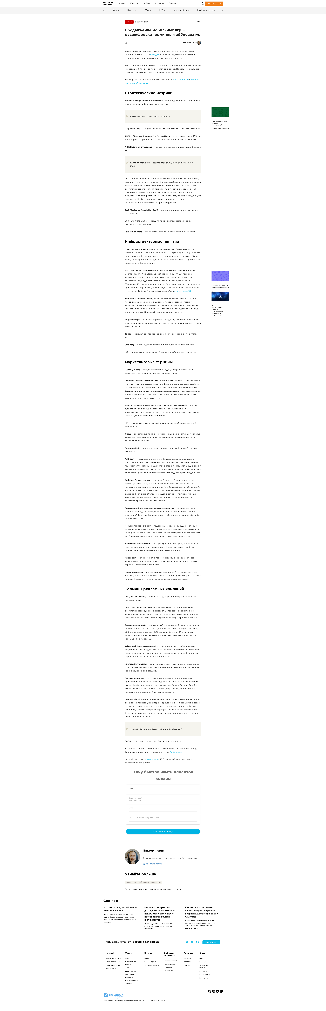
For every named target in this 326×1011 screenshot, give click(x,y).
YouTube (187, 965)
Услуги (122, 3)
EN (192, 942)
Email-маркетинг (205, 10)
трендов (154, 55)
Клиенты (134, 3)
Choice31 (187, 958)
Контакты (159, 3)
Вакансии (173, 3)
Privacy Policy (111, 969)
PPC (161, 10)
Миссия (202, 958)
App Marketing (180, 10)
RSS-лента (203, 978)
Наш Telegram (150, 962)
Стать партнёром (113, 962)
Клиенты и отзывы (113, 958)
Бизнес (130, 10)
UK (198, 22)
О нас (146, 958)
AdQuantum (176, 752)
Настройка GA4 (170, 961)
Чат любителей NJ (151, 965)
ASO (127, 968)
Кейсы (147, 3)
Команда (202, 962)
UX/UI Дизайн (169, 964)
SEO (147, 10)
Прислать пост (211, 942)
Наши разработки (113, 965)
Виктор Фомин (153, 850)
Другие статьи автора (152, 864)
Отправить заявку (214, 3)
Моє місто (188, 962)
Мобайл (129, 22)
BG (186, 942)
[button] (118, 10)
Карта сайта (204, 975)
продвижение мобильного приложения (143, 882)
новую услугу (151, 759)
